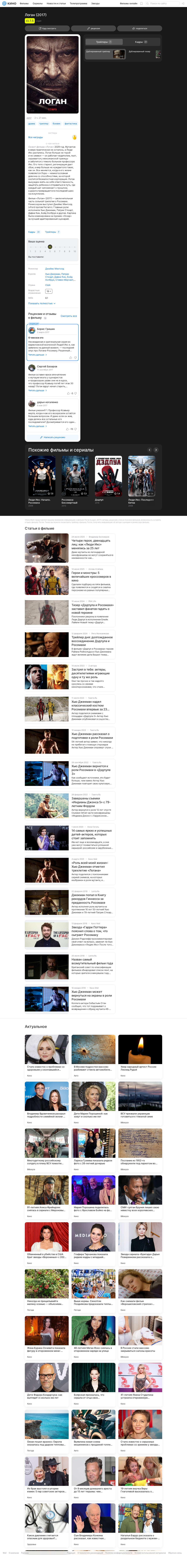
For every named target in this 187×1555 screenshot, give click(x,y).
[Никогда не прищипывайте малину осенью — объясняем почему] (47, 1291)
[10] (75, 251)
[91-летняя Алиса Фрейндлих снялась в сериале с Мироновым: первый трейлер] (47, 1197)
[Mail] (4, 3)
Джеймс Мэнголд (54, 268)
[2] (36, 251)
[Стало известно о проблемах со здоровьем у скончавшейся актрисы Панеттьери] (47, 1057)
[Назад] (149, 450)
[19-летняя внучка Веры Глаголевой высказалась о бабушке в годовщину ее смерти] (140, 1479)
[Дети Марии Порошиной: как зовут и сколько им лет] (93, 1104)
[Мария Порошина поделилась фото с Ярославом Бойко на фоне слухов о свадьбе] (93, 1197)
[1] (31, 251)
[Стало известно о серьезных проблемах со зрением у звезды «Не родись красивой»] (140, 1432)
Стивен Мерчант (64, 279)
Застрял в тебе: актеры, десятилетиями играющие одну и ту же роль (91, 673)
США (47, 285)
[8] (65, 251)
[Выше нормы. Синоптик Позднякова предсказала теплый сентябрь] (93, 1291)
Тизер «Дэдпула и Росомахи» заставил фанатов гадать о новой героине (93, 608)
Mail (4, 1553)
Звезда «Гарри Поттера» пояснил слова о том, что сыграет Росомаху (90, 931)
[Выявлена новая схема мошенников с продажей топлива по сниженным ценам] (93, 1432)
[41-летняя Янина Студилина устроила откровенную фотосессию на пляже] (140, 1385)
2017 (29, 118)
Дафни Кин (60, 276)
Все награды (35, 137)
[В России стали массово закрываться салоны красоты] (140, 1338)
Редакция (71, 1553)
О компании (14, 1553)
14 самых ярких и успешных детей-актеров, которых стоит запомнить (92, 834)
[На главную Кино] (11, 3)
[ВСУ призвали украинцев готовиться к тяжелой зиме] (140, 1104)
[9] (70, 251)
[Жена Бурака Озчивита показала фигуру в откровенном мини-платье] (47, 1338)
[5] (50, 251)
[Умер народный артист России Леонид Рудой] (140, 1057)
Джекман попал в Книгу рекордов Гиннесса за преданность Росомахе (89, 898)
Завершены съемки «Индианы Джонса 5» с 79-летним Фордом (91, 802)
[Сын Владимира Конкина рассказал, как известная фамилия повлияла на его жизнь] (93, 1525)
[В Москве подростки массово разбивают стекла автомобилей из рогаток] (93, 1057)
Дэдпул (99, 499)
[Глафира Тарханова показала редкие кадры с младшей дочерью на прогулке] (93, 1244)
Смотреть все (69, 315)
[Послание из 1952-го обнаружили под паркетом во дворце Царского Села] (140, 1150)
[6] (55, 251)
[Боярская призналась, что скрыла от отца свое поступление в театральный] (93, 1385)
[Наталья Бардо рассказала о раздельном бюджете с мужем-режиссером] (140, 1525)
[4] (46, 251)
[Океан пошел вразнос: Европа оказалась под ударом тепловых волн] (47, 1432)
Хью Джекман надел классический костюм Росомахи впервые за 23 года (89, 705)
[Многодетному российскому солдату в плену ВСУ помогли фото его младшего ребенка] (47, 1150)
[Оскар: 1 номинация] (74, 137)
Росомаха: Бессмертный (69, 501)
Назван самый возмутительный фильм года (92, 961)
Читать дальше (36, 354)
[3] (41, 251)
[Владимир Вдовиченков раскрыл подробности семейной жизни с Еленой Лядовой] (47, 1104)
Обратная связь (175, 1553)
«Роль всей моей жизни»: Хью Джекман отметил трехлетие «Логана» (90, 866)
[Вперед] (156, 450)
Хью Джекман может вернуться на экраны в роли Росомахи (92, 995)
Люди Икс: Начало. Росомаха (39, 501)
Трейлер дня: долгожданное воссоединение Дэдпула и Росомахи (92, 641)
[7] (60, 251)
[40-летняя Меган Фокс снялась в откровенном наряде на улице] (93, 1338)
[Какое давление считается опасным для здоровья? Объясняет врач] (47, 1525)
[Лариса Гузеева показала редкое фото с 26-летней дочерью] (93, 1150)
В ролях (32, 274)
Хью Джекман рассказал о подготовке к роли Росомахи (92, 735)
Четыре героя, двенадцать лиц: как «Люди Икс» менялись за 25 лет (91, 544)
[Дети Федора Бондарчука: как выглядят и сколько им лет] (47, 1385)
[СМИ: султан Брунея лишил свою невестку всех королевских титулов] (140, 1197)
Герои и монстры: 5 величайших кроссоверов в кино (91, 576)
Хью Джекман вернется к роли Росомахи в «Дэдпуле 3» (91, 770)
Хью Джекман (52, 274)
